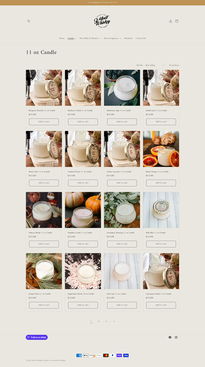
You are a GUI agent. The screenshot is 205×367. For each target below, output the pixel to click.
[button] (29, 21)
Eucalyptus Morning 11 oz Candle (120, 233)
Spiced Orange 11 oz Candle (157, 172)
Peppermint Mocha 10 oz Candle (81, 294)
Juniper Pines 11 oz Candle (40, 294)
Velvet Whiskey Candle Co (41, 360)
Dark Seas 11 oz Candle (116, 294)
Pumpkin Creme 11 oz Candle (80, 233)
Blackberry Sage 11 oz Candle (119, 111)
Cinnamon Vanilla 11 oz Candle (158, 294)
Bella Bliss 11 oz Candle (155, 233)
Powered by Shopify (59, 360)
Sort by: (140, 65)
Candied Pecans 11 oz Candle (80, 172)
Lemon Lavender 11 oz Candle (119, 172)
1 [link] (91, 321)
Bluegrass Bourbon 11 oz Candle (42, 111)
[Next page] (114, 321)
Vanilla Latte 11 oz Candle (156, 111)
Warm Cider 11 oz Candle (39, 172)
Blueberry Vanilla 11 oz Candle (80, 111)
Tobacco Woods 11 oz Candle (40, 233)
